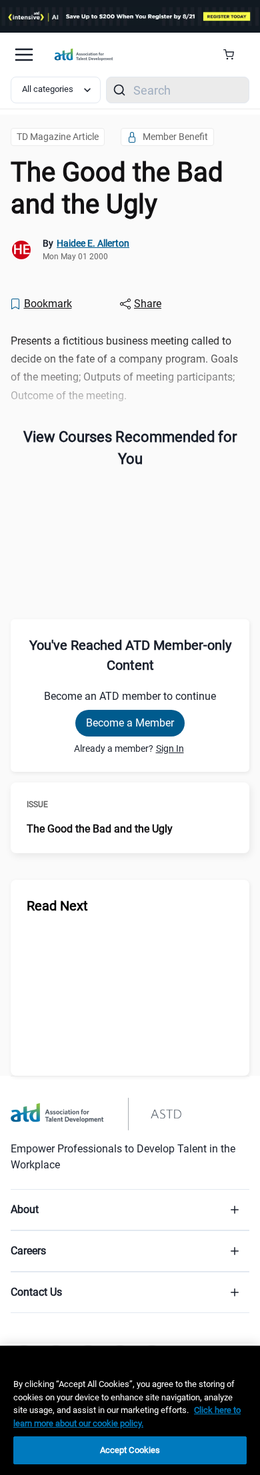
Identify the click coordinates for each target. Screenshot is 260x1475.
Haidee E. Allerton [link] (93, 243)
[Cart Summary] (233, 54)
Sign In (170, 748)
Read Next (57, 906)
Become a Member (130, 723)
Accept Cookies (130, 1450)
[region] (130, 1410)
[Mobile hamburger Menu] (24, 54)
